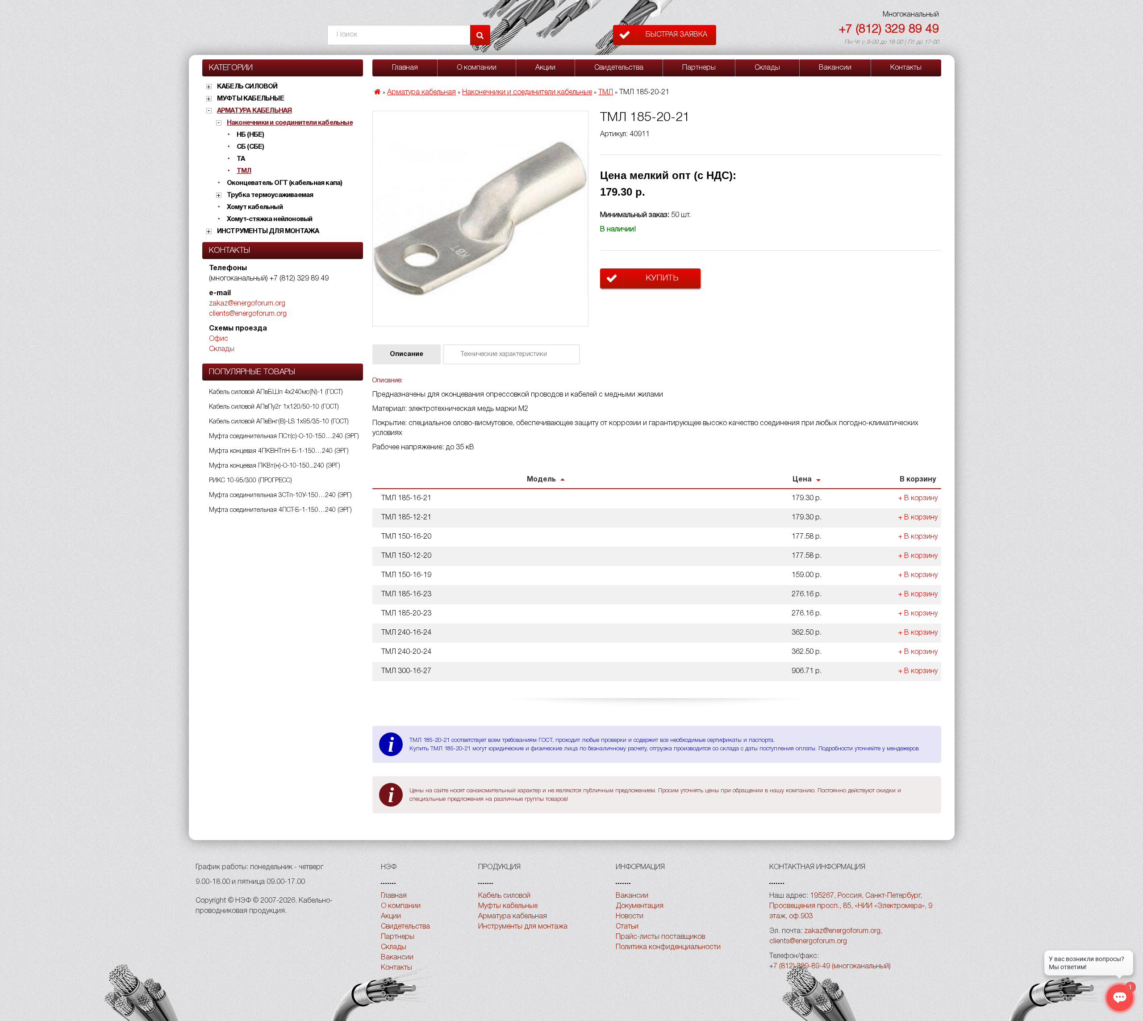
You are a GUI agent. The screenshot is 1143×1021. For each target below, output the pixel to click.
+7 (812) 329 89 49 (889, 30)
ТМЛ (244, 171)
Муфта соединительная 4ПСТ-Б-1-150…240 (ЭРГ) (280, 510)
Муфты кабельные (250, 99)
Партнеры (699, 68)
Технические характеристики (503, 354)
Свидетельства (618, 68)
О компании (476, 68)
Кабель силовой (247, 87)
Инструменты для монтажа (268, 231)
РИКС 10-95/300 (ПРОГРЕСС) (250, 481)
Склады (221, 349)
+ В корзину (918, 498)
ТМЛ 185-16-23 (406, 594)
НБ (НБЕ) (250, 135)
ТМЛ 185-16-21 (406, 498)
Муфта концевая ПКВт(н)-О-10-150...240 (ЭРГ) (274, 466)
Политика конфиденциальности (668, 947)
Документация (639, 906)
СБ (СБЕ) (250, 147)
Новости (629, 916)
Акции (545, 68)
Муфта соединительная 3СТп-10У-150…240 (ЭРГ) (280, 495)
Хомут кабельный (255, 207)
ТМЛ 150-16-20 (406, 537)
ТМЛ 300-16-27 (406, 671)
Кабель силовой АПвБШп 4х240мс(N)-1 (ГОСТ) (276, 392)
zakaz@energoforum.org (247, 304)
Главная (405, 68)
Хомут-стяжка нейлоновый (270, 219)
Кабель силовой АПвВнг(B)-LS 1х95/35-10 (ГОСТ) (279, 422)
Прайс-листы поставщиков (660, 937)
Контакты (906, 68)
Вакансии (835, 68)
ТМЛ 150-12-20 (406, 556)
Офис (218, 339)
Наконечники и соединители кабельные (290, 123)
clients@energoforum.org (248, 314)
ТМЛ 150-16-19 (406, 575)
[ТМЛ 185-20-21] (480, 218)
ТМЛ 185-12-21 (406, 518)
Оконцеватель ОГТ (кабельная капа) (284, 183)
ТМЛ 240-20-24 (406, 652)
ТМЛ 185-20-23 (406, 614)
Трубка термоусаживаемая (270, 195)
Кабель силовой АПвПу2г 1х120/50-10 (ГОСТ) (274, 407)
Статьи (627, 927)
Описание (406, 354)
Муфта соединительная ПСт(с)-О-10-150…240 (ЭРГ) (284, 436)
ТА (241, 159)
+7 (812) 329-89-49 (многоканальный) (830, 966)
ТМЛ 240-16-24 (406, 633)
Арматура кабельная (254, 111)
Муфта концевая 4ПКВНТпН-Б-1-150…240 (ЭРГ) (279, 451)
